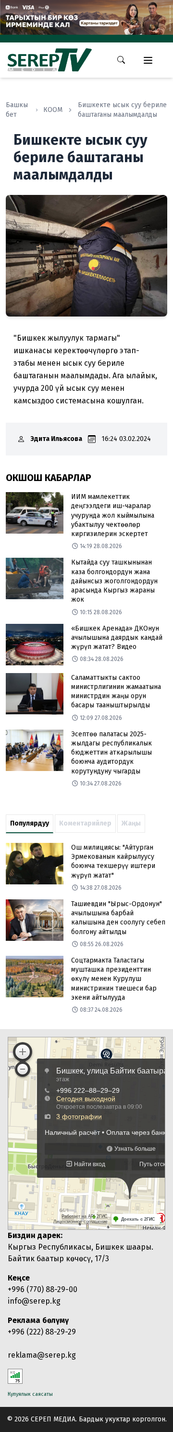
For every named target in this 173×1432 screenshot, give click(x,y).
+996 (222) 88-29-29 (42, 1331)
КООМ (52, 110)
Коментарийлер (85, 823)
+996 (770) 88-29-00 (42, 1289)
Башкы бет (17, 110)
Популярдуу (29, 823)
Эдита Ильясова (56, 439)
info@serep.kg (34, 1301)
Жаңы (131, 823)
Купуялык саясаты (30, 1394)
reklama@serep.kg (42, 1355)
